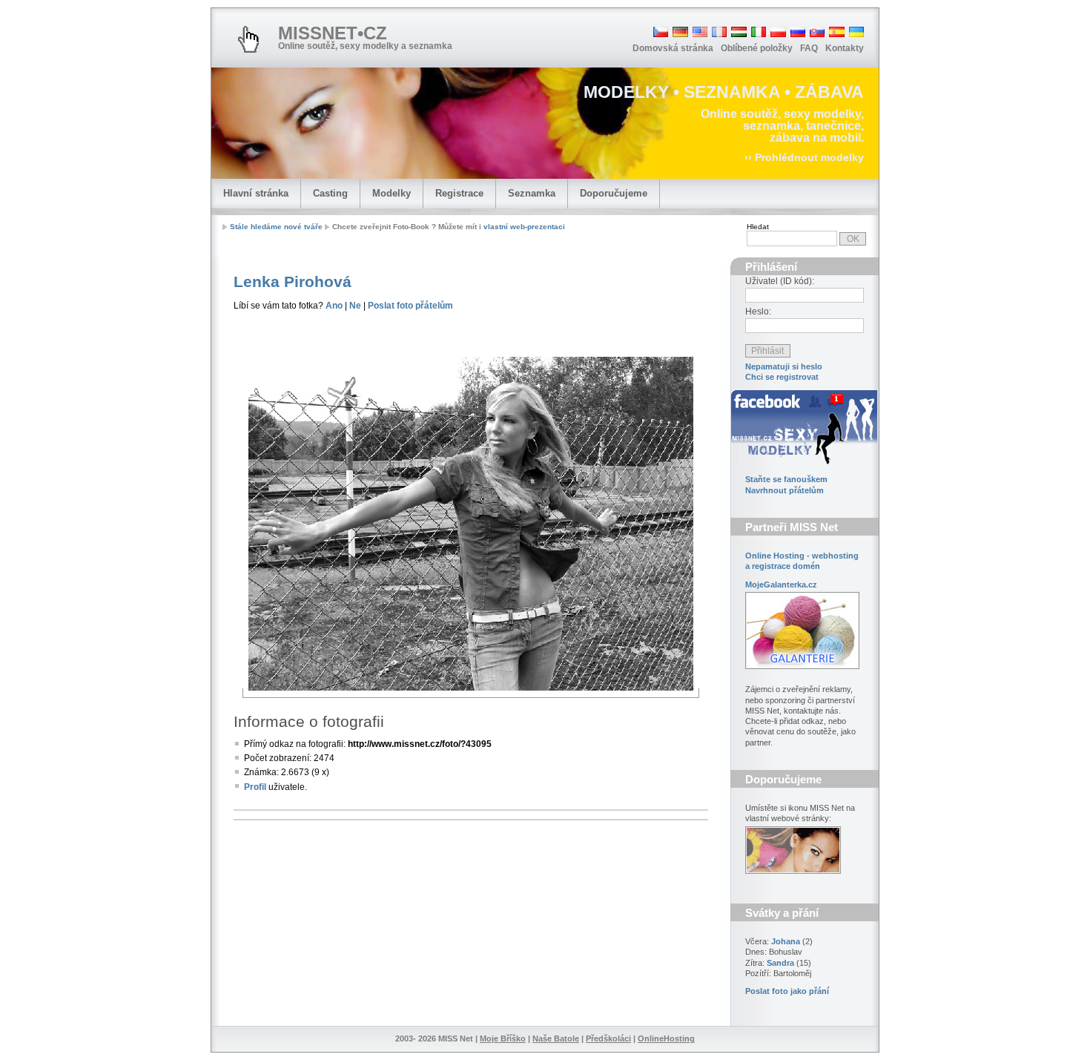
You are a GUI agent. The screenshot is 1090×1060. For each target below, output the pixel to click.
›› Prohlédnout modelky (804, 157)
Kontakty (844, 48)
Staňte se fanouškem (786, 479)
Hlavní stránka (255, 193)
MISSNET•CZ (332, 33)
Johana (785, 941)
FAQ (809, 48)
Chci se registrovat (782, 376)
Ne (355, 305)
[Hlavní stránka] (248, 39)
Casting (330, 193)
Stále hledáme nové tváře (276, 227)
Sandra (780, 962)
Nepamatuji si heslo (783, 366)
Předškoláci (608, 1038)
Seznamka (531, 193)
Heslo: (758, 311)
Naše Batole (555, 1038)
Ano (334, 305)
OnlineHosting (666, 1038)
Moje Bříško (503, 1038)
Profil (255, 787)
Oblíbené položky (757, 48)
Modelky (391, 193)
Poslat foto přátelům (410, 305)
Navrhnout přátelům (784, 490)
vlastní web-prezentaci (524, 227)
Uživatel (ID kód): (779, 281)
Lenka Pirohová (292, 281)
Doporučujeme (613, 193)
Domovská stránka (672, 48)
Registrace (459, 193)
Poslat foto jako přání (787, 991)
